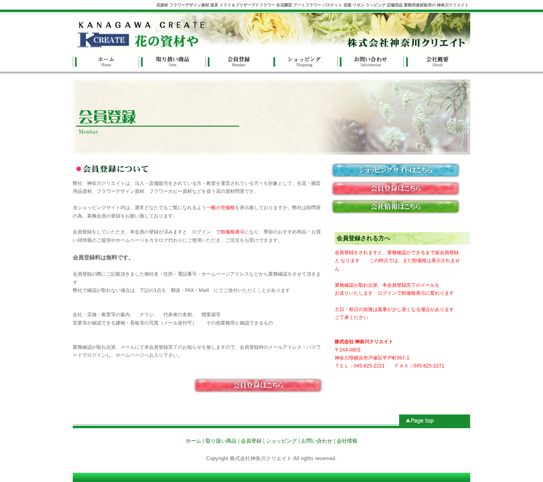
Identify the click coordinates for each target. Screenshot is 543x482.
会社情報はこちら (393, 207)
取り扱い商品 (172, 61)
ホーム (193, 441)
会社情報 (437, 61)
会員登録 (239, 61)
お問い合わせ (371, 61)
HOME (106, 61)
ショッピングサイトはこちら (393, 170)
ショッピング (305, 61)
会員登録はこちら (393, 188)
